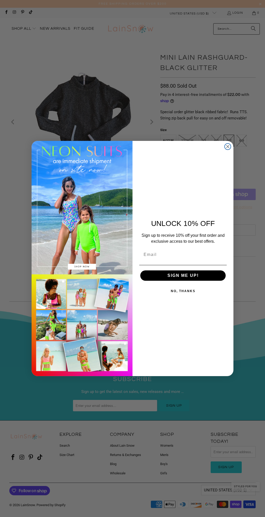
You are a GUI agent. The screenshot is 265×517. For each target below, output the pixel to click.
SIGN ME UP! (183, 275)
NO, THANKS (183, 291)
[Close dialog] (228, 146)
